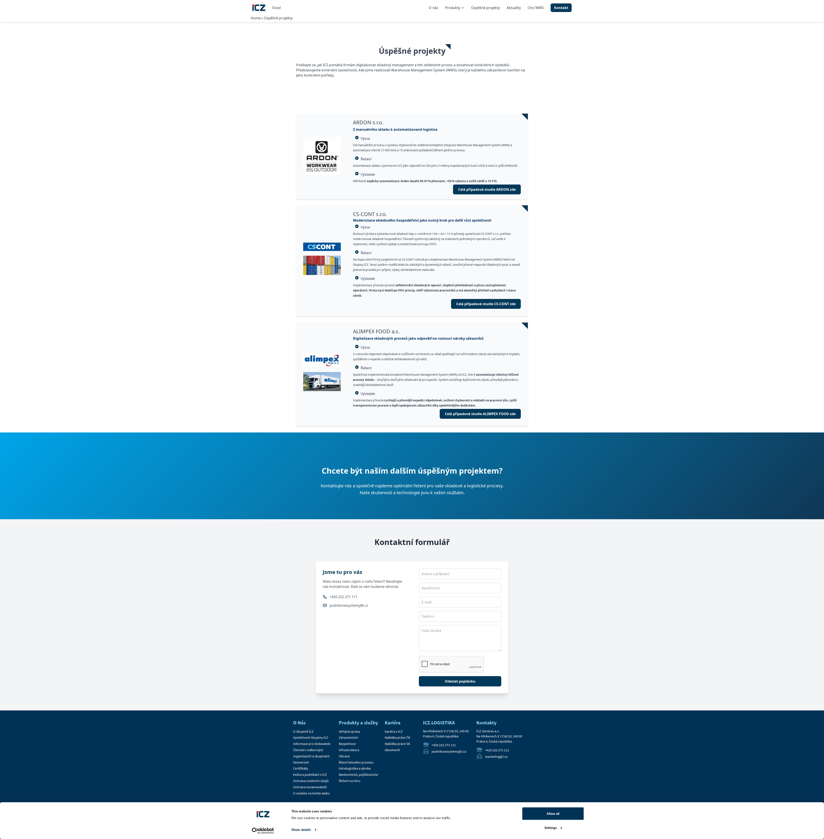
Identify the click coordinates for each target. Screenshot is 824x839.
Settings (550, 827)
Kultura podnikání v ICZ (310, 774)
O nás (433, 7)
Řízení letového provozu (356, 762)
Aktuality (514, 7)
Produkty (452, 7)
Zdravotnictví (348, 737)
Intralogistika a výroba (355, 768)
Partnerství (301, 762)
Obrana (344, 756)
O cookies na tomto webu (311, 793)
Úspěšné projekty (485, 7)
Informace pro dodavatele (311, 743)
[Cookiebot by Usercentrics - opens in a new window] (263, 830)
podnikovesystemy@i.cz (349, 605)
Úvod (276, 7)
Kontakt (561, 7)
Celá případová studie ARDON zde (487, 189)
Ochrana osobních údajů (311, 781)
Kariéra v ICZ (394, 731)
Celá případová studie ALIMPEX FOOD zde (480, 413)
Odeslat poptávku (460, 681)
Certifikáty (300, 768)
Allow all (553, 813)
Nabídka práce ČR (397, 737)
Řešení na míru (349, 781)
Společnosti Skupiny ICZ (310, 737)
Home (256, 18)
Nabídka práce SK (397, 743)
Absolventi (392, 750)
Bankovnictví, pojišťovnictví (358, 774)
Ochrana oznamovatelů (310, 787)
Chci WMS (536, 7)
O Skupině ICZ (303, 731)
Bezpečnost (347, 743)
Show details (301, 829)
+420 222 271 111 (343, 596)
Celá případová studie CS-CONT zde (486, 304)
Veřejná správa (349, 731)
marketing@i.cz (496, 757)
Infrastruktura (349, 750)
